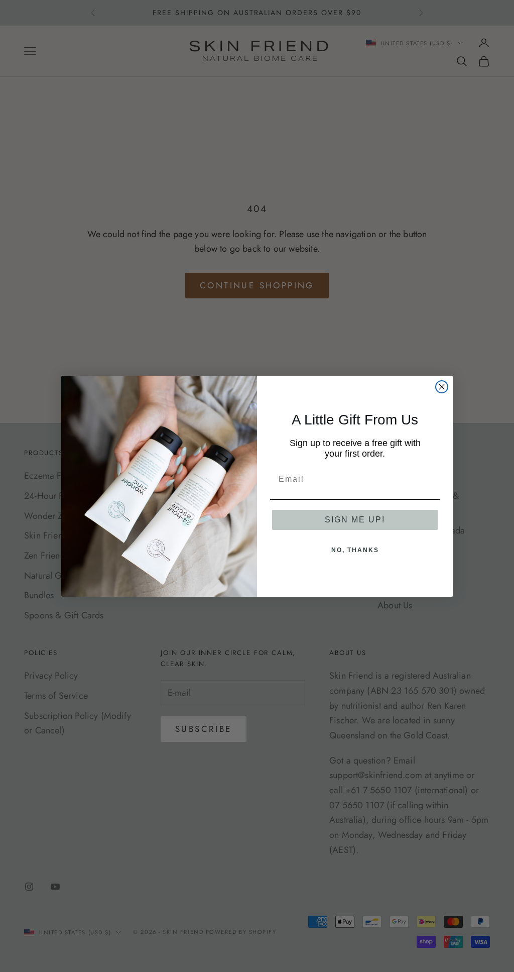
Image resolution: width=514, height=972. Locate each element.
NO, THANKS (355, 550)
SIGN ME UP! (355, 519)
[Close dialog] (442, 387)
